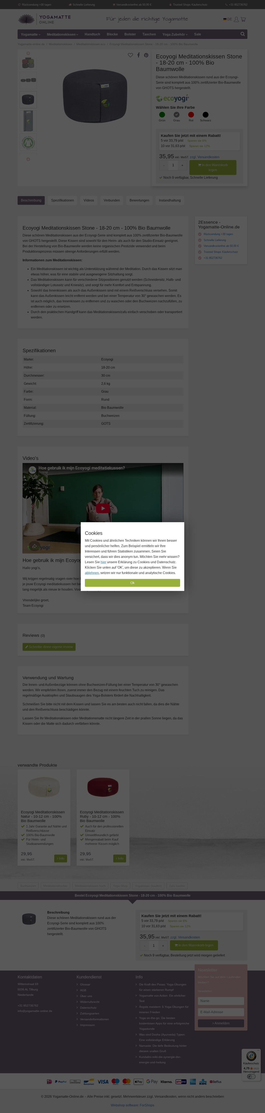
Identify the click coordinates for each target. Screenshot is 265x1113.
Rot (191, 120)
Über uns (86, 996)
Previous (28, 53)
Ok (132, 583)
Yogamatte (29, 34)
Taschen (149, 34)
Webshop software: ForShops (132, 1105)
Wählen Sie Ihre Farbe (175, 107)
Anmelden (222, 1023)
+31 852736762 (237, 4)
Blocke (112, 34)
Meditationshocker (55, 886)
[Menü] (258, 1051)
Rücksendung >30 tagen (36, 4)
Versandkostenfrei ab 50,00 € (133, 4)
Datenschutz (88, 1007)
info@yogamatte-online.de (35, 1011)
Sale (197, 34)
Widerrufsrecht (89, 1001)
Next (28, 159)
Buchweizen (28, 886)
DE (229, 19)
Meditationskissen (61, 34)
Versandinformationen (94, 1019)
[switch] (251, 1076)
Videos (89, 200)
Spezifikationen (62, 200)
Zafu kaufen (177, 886)
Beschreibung (31, 200)
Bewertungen (139, 200)
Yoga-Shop (120, 886)
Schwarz (205, 120)
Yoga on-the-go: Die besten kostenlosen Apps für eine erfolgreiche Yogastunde (164, 1023)
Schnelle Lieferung (83, 4)
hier (103, 562)
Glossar (85, 984)
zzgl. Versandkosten (204, 157)
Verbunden (112, 200)
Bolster (130, 34)
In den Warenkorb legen (214, 167)
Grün (162, 120)
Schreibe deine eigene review (50, 647)
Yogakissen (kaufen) (148, 886)
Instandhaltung (170, 200)
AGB (83, 990)
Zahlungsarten (89, 1013)
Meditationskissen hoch (90, 886)
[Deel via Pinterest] (148, 55)
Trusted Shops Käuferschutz (189, 4)
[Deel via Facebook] (140, 55)
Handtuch (92, 34)
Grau (176, 120)
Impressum (87, 1025)
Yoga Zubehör (174, 34)
